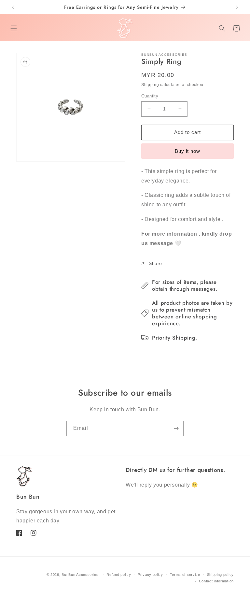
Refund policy (118, 575)
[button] (14, 28)
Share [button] (155, 263)
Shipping (150, 84)
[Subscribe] (176, 428)
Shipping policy (220, 575)
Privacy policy (150, 575)
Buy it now (187, 151)
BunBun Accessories (80, 575)
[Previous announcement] (13, 7)
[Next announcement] (237, 7)
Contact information (216, 581)
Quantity (149, 96)
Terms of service (185, 575)
